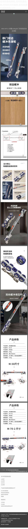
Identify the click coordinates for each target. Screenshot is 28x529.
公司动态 (3, 502)
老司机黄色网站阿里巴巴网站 (7, 520)
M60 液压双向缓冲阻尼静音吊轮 (12, 470)
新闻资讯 (3, 499)
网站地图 (2, 528)
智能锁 (2, 496)
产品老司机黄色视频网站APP (8, 488)
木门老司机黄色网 (4, 490)
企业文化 (3, 482)
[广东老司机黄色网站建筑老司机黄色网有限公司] (3, 12)
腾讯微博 (3, 524)
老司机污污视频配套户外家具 (14, 518)
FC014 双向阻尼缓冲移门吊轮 (21, 471)
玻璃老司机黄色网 (4, 494)
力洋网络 (9, 521)
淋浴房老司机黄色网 (5, 492)
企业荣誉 (3, 481)
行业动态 (3, 504)
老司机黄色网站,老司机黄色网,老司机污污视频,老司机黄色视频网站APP (13, 4)
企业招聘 (3, 484)
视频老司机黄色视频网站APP (7, 506)
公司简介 (3, 479)
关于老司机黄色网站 (6, 476)
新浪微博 (7, 524)
